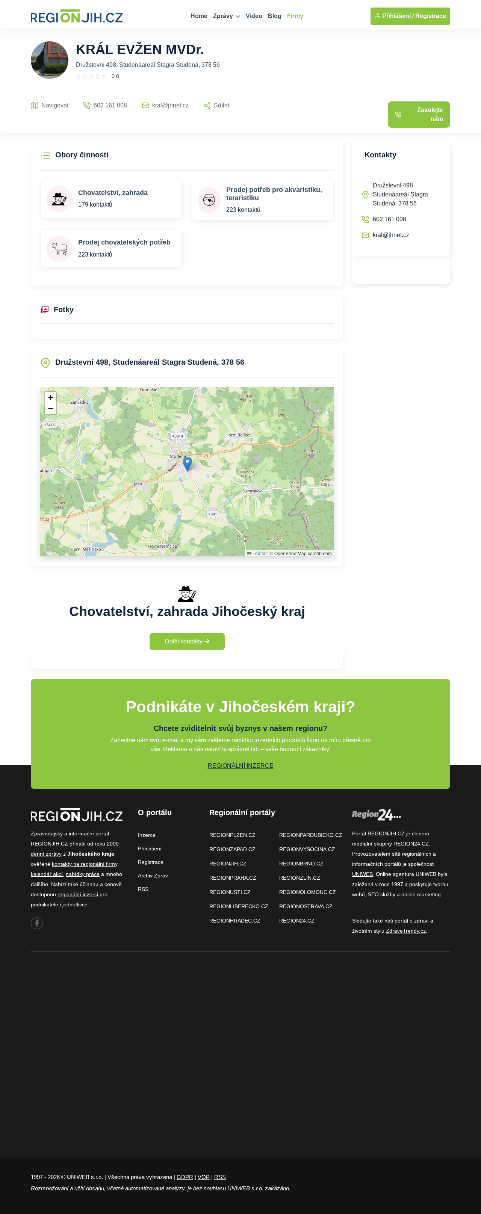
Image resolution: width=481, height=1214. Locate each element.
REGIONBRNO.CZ (301, 864)
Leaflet (258, 553)
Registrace (430, 16)
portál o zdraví (412, 921)
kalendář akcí (47, 874)
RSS (143, 889)
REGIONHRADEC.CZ (234, 921)
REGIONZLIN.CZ (299, 878)
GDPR (185, 1177)
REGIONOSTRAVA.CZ (306, 906)
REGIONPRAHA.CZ (232, 878)
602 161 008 (389, 219)
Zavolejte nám (430, 114)
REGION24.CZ (297, 921)
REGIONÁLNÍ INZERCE (241, 766)
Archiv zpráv (153, 876)
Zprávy (223, 16)
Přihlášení (150, 849)
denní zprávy (46, 854)
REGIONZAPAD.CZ (232, 849)
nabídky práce (83, 874)
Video (254, 16)
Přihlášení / (397, 16)
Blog (274, 16)
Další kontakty (184, 641)
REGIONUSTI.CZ (230, 892)
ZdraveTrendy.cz (406, 931)
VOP (204, 1177)
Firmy (295, 16)
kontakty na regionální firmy (84, 864)
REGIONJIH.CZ (228, 864)
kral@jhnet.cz (391, 235)
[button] (187, 464)
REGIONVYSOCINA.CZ (307, 849)
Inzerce (147, 835)
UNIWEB (362, 874)
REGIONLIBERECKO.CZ (238, 906)
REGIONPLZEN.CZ (232, 835)
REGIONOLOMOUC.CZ (307, 892)
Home (199, 16)
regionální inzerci (77, 894)
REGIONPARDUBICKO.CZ (310, 835)
